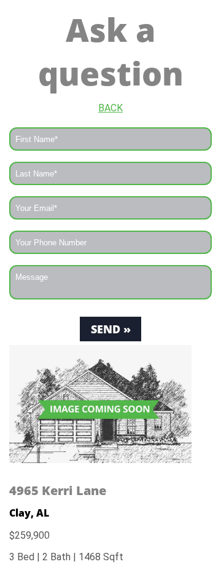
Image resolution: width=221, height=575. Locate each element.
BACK (110, 108)
